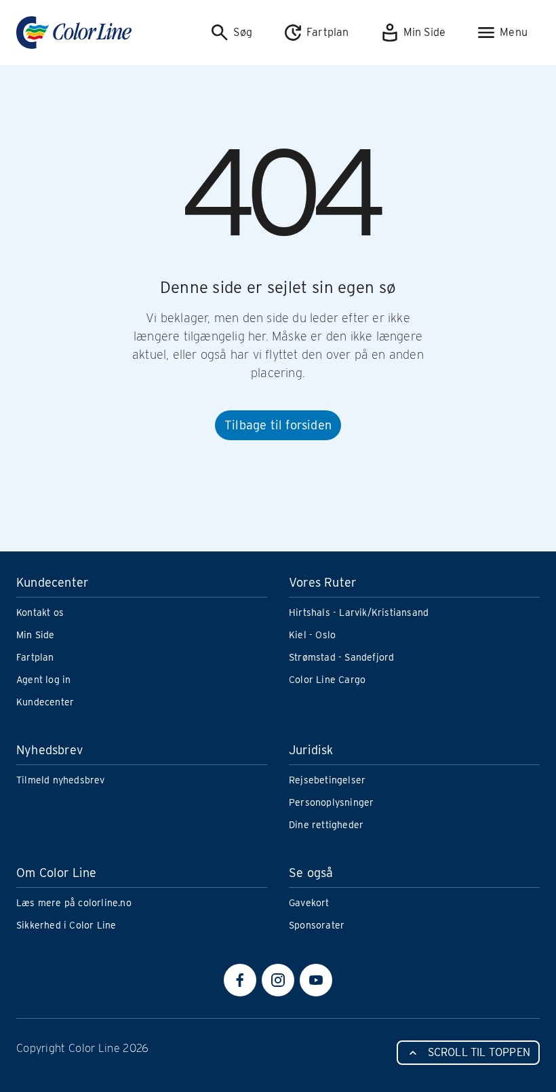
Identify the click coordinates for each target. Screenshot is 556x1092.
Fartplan (35, 657)
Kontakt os (40, 612)
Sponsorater (316, 925)
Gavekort (309, 902)
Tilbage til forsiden (278, 425)
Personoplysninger (331, 802)
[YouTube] (316, 980)
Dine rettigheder (326, 824)
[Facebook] (240, 980)
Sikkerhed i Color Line (66, 925)
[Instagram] (278, 980)
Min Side (35, 634)
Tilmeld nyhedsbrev (60, 780)
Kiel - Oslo (312, 634)
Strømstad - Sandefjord (341, 657)
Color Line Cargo (327, 679)
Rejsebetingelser (327, 780)
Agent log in (43, 679)
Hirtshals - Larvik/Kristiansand (359, 612)
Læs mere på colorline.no (74, 902)
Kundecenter (45, 702)
